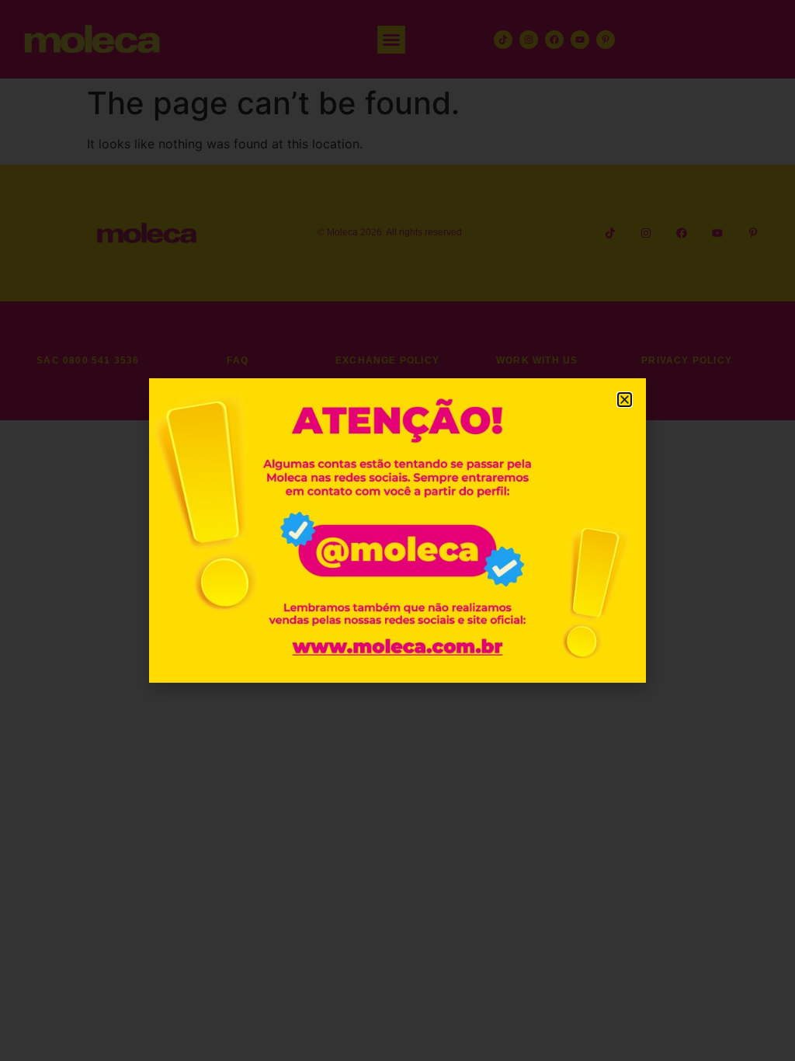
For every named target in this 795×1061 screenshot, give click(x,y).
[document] (397, 530)
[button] (624, 399)
